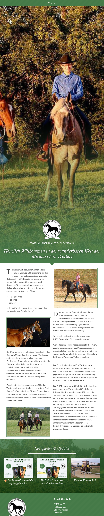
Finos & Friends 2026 (85, 480)
